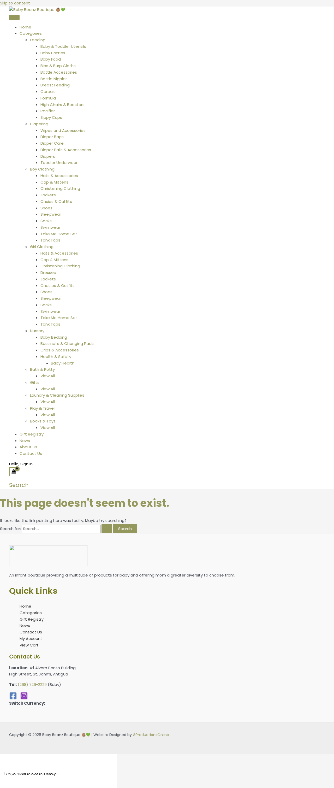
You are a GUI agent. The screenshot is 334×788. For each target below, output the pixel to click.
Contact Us (31, 453)
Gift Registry (32, 434)
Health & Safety (55, 356)
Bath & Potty (42, 369)
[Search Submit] (107, 528)
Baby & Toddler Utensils (63, 46)
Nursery (37, 330)
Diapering (39, 124)
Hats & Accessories (59, 175)
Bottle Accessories (58, 72)
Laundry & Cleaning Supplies (57, 395)
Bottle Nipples (54, 78)
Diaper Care (52, 143)
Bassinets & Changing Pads (67, 343)
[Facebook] (13, 698)
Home (25, 27)
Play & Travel (42, 408)
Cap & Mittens (54, 182)
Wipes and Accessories (63, 130)
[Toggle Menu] (14, 17)
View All (47, 376)
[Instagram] (24, 698)
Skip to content (15, 3)
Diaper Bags (52, 136)
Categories (31, 33)
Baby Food (50, 59)
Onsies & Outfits (56, 201)
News (25, 440)
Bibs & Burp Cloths (58, 65)
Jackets (48, 195)
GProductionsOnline (151, 734)
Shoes (46, 208)
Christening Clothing (60, 188)
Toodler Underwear (58, 162)
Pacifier (47, 111)
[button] (19, 485)
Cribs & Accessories (59, 350)
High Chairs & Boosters (62, 104)
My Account (31, 638)
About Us (28, 447)
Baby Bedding (53, 337)
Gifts (34, 382)
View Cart (29, 645)
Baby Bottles (52, 53)
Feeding (37, 40)
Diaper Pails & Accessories (65, 149)
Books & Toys (43, 421)
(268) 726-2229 (32, 684)
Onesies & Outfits (57, 285)
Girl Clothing (41, 246)
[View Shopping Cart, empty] (13, 471)
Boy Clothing (42, 169)
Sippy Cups (51, 117)
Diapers (47, 156)
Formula (48, 98)
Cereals (48, 91)
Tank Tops (50, 240)
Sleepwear (50, 214)
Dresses (48, 272)
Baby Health (62, 363)
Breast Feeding (55, 85)
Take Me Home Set (58, 234)
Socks (46, 221)
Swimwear (50, 227)
